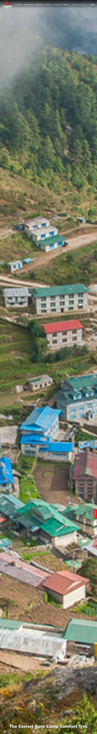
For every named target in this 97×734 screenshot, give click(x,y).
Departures (39, 4)
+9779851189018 (79, 4)
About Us (48, 4)
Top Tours (18, 4)
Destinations (28, 4)
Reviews (66, 4)
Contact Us (57, 4)
